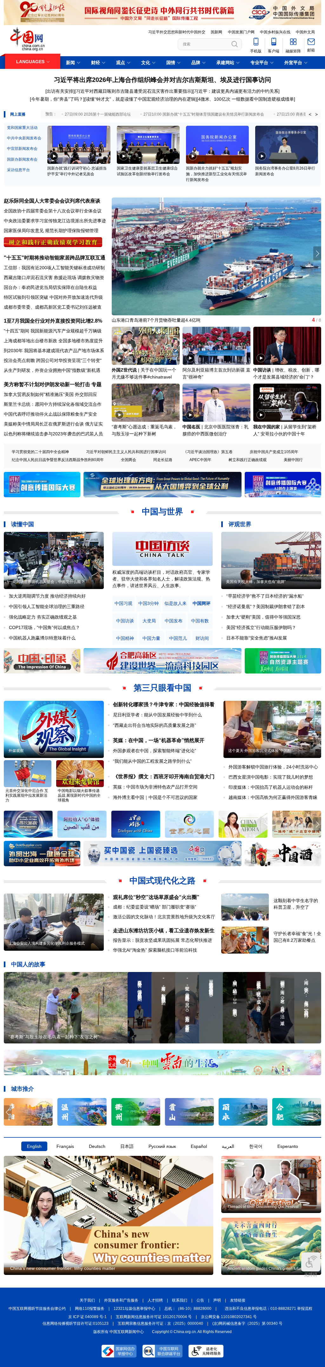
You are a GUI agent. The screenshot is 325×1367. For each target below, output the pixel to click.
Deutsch (97, 1146)
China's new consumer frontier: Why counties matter (62, 1268)
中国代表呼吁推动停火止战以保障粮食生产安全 (50, 414)
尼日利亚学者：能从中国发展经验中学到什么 (157, 714)
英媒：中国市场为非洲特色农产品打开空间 (155, 786)
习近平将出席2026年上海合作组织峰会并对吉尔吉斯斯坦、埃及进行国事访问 (162, 79)
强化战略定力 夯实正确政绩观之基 (43, 617)
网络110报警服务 (89, 1308)
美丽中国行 (293, 460)
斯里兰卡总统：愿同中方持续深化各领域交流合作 (53, 404)
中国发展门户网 (241, 32)
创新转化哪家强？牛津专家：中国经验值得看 (164, 704)
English (34, 1146)
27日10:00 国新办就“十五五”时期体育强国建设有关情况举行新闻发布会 (203, 114)
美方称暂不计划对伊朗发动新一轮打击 (47, 384)
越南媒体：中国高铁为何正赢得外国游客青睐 (273, 797)
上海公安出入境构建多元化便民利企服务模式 (47, 943)
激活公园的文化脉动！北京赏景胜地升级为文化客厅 (164, 916)
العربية (228, 1146)
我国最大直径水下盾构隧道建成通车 (147, 320)
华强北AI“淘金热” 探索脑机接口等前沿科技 (155, 950)
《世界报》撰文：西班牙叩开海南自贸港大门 (164, 776)
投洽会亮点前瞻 (19, 360)
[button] (317, 253)
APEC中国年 (200, 460)
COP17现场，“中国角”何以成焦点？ (44, 627)
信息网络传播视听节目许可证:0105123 (76, 1323)
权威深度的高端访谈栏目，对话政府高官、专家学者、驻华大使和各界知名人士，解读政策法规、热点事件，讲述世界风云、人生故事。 (161, 579)
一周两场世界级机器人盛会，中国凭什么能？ (47, 582)
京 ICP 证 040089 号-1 (87, 1317)
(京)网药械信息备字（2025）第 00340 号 (247, 1323)
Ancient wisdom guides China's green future (265, 1268)
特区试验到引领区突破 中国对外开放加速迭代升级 (53, 297)
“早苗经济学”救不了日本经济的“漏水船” (265, 596)
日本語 (127, 1146)
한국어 (255, 1146)
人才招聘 (155, 1300)
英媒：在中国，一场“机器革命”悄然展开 (158, 740)
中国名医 (191, 426)
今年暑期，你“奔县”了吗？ (57, 99)
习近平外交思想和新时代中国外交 (176, 32)
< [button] (310, 114)
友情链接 (237, 1300)
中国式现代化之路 (162, 880)
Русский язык (162, 1146)
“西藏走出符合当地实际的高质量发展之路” (154, 725)
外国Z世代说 (124, 369)
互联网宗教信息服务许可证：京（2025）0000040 (160, 1323)
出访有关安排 (60, 91)
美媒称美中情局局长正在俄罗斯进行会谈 (44, 423)
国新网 (216, 32)
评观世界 (240, 524)
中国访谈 (262, 369)
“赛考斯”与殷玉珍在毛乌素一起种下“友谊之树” (54, 1036)
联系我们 (179, 1300)
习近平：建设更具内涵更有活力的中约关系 (236, 91)
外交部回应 (86, 394)
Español (199, 1146)
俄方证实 (94, 423)
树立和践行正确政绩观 (248, 460)
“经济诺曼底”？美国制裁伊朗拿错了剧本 (265, 606)
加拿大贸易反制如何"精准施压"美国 (39, 394)
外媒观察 (16, 750)
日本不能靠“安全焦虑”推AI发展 (256, 637)
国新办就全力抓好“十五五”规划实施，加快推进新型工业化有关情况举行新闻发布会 (216, 174)
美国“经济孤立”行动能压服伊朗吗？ (261, 627)
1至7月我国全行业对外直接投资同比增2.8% (53, 321)
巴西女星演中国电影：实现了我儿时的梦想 (271, 777)
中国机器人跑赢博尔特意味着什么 (42, 637)
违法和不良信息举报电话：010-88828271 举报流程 (268, 1308)
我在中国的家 (266, 426)
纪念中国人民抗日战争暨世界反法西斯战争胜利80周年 (58, 460)
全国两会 (128, 460)
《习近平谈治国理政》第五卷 (208, 452)
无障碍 (310, 1274)
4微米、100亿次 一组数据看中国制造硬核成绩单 (246, 99)
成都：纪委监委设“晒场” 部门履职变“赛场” (154, 906)
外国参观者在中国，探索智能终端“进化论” (154, 750)
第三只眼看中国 (162, 688)
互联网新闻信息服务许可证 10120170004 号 (154, 1317)
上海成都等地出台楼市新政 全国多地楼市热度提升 (53, 340)
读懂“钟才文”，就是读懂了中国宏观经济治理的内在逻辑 (141, 99)
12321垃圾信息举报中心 (134, 1308)
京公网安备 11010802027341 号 (229, 1317)
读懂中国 (22, 524)
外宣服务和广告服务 (121, 1300)
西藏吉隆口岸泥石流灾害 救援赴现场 (40, 277)
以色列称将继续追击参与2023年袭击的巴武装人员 (53, 433)
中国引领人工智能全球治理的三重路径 (46, 606)
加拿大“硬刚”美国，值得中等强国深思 (263, 617)
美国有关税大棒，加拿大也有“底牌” (256, 582)
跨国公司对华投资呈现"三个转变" (69, 360)
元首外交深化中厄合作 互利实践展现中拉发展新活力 (26, 795)
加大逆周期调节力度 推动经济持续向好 (47, 596)
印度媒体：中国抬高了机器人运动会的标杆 (271, 787)
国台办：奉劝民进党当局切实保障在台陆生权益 (50, 287)
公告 (200, 1300)
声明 (217, 1300)
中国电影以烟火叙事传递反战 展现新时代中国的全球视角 (79, 795)
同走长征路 (162, 460)
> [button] (316, 114)
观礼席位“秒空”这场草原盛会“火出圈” (156, 897)
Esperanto (287, 1146)
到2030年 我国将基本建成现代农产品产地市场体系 (54, 350)
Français (65, 1146)
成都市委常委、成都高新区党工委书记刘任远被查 (53, 307)
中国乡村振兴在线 (275, 32)
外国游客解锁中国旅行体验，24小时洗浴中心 (273, 766)
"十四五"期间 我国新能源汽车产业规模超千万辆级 (53, 330)
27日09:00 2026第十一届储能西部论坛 (98, 114)
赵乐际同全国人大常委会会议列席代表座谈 (52, 201)
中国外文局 (305, 32)
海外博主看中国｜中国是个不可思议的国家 (155, 797)
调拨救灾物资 (90, 277)
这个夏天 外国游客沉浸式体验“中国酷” (260, 750)
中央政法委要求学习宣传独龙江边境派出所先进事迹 (55, 220)
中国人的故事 (28, 964)
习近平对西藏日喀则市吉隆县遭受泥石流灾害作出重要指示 (133, 91)
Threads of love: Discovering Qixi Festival (263, 1206)
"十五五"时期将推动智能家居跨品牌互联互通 (54, 257)
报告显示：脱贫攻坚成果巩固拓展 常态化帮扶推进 (162, 940)
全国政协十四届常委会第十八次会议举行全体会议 (53, 210)
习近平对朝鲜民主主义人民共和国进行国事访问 (126, 452)
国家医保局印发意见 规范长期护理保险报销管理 (51, 230)
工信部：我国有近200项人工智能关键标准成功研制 (54, 267)
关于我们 (87, 1300)
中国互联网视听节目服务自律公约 (37, 1308)
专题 (96, 384)
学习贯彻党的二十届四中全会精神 (40, 452)
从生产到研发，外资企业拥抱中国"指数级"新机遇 (52, 370)
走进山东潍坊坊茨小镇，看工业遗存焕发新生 (164, 930)
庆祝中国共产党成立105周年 (274, 452)
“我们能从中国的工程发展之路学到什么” (152, 761)
